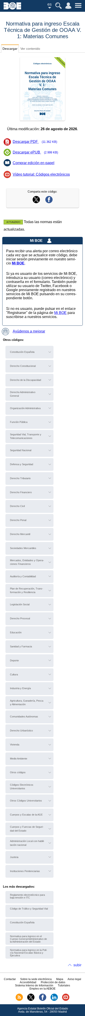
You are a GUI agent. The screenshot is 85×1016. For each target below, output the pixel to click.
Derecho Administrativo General (22, 394)
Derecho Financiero (21, 492)
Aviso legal (74, 979)
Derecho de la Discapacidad (25, 380)
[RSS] (19, 1000)
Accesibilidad (28, 982)
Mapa (59, 979)
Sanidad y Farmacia (21, 646)
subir (77, 965)
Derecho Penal (18, 520)
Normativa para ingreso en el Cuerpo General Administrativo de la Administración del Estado (28, 939)
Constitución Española (22, 352)
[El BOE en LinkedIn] (54, 1000)
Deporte (14, 660)
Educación (16, 632)
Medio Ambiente (18, 758)
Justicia (14, 857)
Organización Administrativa (25, 408)
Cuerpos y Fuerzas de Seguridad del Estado (27, 828)
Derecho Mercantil (20, 534)
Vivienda (14, 744)
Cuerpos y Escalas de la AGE (26, 814)
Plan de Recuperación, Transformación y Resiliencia (26, 590)
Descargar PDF (35, 142)
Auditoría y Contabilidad (23, 576)
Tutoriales (64, 985)
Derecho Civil (17, 506)
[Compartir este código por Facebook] (49, 202)
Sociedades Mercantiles (23, 548)
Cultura (14, 674)
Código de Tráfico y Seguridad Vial (29, 908)
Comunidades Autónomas (24, 716)
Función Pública (18, 422)
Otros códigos (18, 772)
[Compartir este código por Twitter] (36, 202)
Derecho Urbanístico (21, 730)
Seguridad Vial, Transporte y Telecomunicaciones (25, 436)
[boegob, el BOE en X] (30, 1000)
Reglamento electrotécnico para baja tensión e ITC (27, 896)
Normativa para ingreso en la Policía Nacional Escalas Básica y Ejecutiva (28, 953)
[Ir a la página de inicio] (12, 8)
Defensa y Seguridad (21, 464)
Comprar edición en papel (33, 163)
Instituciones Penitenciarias (25, 871)
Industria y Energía (20, 688)
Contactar (10, 979)
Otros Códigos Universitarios (26, 800)
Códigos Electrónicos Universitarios (21, 786)
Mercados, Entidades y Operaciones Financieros (27, 562)
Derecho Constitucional (23, 366)
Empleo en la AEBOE (42, 988)
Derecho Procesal (20, 618)
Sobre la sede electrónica (36, 979)
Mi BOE (60, 313)
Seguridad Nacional (20, 450)
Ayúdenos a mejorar (29, 331)
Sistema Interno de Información (34, 985)
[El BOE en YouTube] (65, 1000)
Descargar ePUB (35, 152)
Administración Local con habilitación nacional (27, 843)
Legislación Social (19, 604)
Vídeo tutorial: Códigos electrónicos (41, 174)
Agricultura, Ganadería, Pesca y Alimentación (26, 702)
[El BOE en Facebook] (42, 1000)
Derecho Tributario (20, 478)
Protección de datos (53, 982)
